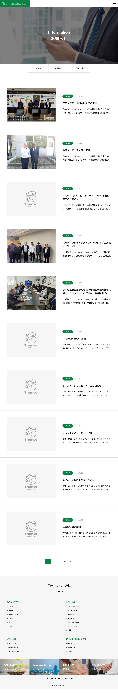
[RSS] (62, 591)
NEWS (38, 68)
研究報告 (79, 68)
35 (65, 562)
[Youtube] (59, 591)
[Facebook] (55, 591)
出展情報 (59, 68)
